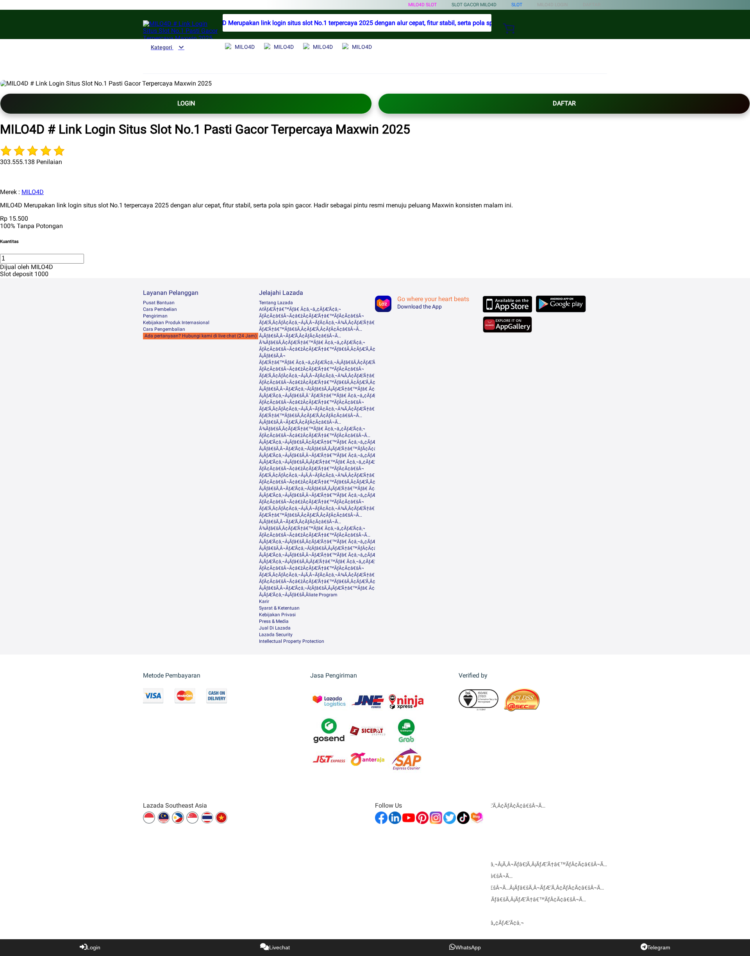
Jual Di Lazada (275, 628)
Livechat (279, 947)
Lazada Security (276, 634)
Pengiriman (155, 316)
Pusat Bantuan (159, 302)
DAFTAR (564, 103)
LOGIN (186, 103)
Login (93, 947)
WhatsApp (468, 947)
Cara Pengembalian (164, 329)
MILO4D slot (422, 4)
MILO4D (32, 192)
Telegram (658, 947)
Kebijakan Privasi (277, 614)
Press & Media (274, 621)
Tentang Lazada (276, 302)
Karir (264, 601)
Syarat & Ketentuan (279, 608)
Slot (516, 4)
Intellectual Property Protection (291, 641)
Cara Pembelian (160, 309)
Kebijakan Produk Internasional (176, 322)
